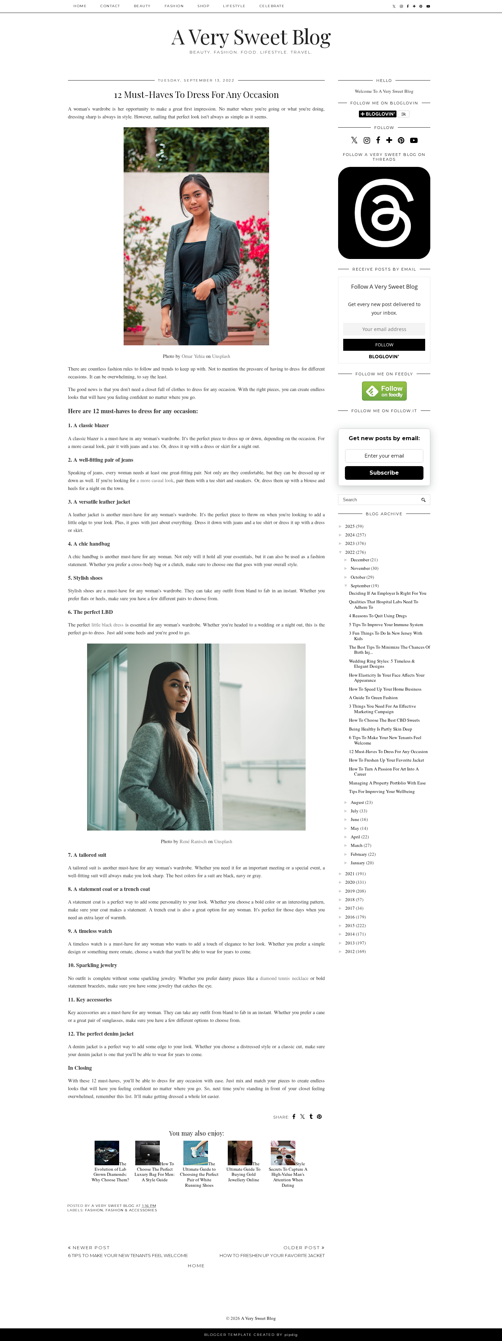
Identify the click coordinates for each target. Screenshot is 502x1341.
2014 (350, 934)
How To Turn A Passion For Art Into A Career (384, 771)
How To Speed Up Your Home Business (385, 689)
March (357, 845)
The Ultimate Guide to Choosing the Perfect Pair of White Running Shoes (199, 1174)
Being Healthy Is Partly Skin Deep (380, 729)
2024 (350, 535)
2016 (350, 917)
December (360, 560)
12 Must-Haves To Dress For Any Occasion (388, 751)
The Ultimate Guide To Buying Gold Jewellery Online (243, 1171)
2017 (350, 908)
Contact (110, 6)
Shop (203, 6)
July (355, 811)
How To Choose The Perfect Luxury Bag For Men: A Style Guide (155, 1171)
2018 (350, 899)
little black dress (108, 624)
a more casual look (155, 480)
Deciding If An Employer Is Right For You (388, 593)
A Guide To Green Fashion (373, 697)
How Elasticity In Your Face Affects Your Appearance (386, 677)
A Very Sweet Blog (251, 35)
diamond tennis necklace (284, 978)
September (361, 585)
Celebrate (272, 6)
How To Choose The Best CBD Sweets (384, 720)
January (358, 863)
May (355, 828)
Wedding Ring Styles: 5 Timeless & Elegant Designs (382, 663)
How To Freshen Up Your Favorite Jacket (386, 760)
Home (80, 6)
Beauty (142, 6)
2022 (350, 552)
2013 (350, 943)
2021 (350, 873)
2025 (350, 526)
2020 (350, 882)
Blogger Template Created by (251, 1334)
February (359, 854)
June (355, 819)
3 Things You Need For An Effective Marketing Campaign (382, 709)
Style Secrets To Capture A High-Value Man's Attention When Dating (288, 1174)
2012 (350, 951)
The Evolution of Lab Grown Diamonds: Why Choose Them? (110, 1171)
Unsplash (221, 356)
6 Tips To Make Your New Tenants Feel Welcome (385, 740)
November (361, 568)
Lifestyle (234, 6)
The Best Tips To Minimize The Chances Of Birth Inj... (389, 649)
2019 (350, 891)
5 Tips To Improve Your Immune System (386, 624)
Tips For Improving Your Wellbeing (382, 791)
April (356, 837)
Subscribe (384, 473)
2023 (350, 543)
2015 (350, 925)
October (358, 577)
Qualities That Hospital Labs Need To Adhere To (383, 604)
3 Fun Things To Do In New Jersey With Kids (385, 635)
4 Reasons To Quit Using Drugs (378, 615)
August (358, 802)
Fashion (174, 6)
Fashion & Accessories (131, 1210)
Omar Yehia (193, 356)
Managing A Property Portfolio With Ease (387, 783)
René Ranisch (193, 841)
